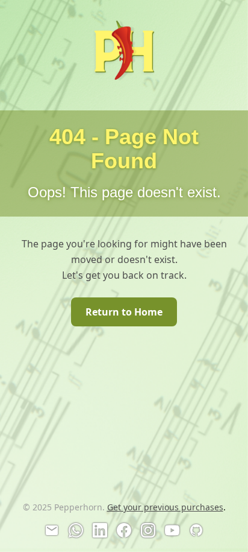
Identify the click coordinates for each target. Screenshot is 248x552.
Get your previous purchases (165, 507)
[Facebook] (124, 530)
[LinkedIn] (100, 530)
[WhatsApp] (76, 530)
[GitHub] (196, 530)
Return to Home (124, 312)
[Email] (52, 530)
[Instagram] (148, 530)
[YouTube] (172, 530)
